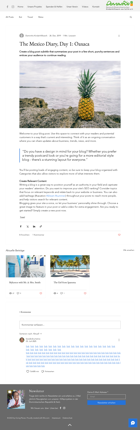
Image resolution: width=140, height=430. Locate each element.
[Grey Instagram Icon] (13, 6)
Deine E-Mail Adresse (97, 392)
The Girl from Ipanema (65, 282)
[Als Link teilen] (41, 226)
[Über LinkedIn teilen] (34, 226)
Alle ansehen (128, 250)
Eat (20, 17)
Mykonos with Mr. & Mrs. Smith (24, 282)
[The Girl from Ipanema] (70, 266)
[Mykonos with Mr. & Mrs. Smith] (25, 266)
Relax (40, 17)
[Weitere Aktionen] (119, 35)
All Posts (10, 17)
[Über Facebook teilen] (20, 226)
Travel (30, 17)
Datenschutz (67, 418)
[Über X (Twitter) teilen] (27, 226)
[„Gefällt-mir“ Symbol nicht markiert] (28, 371)
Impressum (56, 418)
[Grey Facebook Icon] (7, 6)
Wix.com (46, 418)
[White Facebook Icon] (60, 408)
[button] (130, 17)
